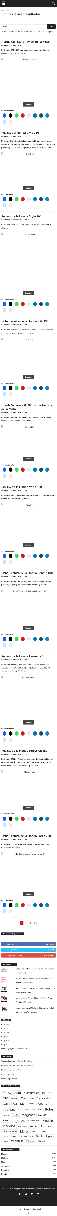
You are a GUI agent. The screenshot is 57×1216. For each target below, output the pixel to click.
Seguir (51, 950)
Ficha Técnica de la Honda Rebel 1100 (27, 573)
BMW (5, 1098)
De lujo (4, 1174)
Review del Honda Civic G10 (20, 133)
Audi (10, 1093)
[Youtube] (37, 1194)
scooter (14, 1136)
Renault (5, 1136)
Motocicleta (45, 1126)
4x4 (4, 1093)
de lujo (20, 1109)
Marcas (42, 1115)
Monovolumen (22, 1126)
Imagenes (28, 1115)
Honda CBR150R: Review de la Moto (25, 42)
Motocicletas (10, 1131)
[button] (53, 4)
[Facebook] (20, 1194)
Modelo (48, 1120)
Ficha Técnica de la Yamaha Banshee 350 (17, 1065)
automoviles (31, 1093)
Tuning (5, 1141)
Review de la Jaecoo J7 (10, 1070)
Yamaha (41, 1141)
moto (33, 1126)
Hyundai (15, 1115)
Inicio (3, 10)
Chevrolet (31, 1103)
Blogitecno (5, 1041)
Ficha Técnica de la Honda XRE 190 (24, 321)
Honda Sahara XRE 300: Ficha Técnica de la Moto (26, 407)
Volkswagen (30, 1141)
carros (18, 1103)
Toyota (49, 1136)
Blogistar (4, 1037)
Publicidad (37, 1209)
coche (42, 1103)
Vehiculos (17, 1140)
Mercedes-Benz (34, 1121)
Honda (6, 1115)
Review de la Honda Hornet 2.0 (22, 656)
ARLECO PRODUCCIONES (13, 45)
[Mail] (26, 1194)
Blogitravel (5, 1045)
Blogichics (5, 1032)
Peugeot (43, 1132)
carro (6, 1104)
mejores (18, 1120)
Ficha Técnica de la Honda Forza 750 (26, 836)
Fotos (49, 1109)
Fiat (33, 1109)
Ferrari (27, 1109)
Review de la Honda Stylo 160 (21, 216)
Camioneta (27, 1098)
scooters (24, 1136)
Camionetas (44, 1098)
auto (17, 1093)
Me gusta (50, 944)
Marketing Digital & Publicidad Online (15, 1049)
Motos (24, 1131)
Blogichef (4, 1028)
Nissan (34, 1132)
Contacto (27, 1209)
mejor (5, 1120)
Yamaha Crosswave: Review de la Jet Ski (17, 1061)
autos (47, 1093)
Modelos (9, 1126)
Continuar (28, 104)
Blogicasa (5, 1024)
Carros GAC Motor (8, 1074)
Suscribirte (49, 955)
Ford (40, 1109)
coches (9, 1109)
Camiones (14, 1098)
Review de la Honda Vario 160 (21, 487)
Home (18, 1209)
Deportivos (5, 1170)
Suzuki (39, 1136)
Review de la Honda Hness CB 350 (24, 750)
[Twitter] (32, 1194)
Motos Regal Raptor (9, 1079)
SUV (31, 1136)
